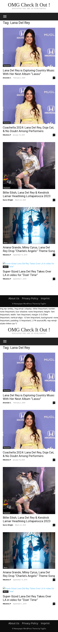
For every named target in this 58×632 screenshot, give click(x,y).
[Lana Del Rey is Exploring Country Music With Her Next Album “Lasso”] (29, 47)
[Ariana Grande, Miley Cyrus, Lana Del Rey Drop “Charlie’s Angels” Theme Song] (29, 225)
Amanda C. (7, 78)
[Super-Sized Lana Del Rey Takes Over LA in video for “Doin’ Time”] (29, 265)
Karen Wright (8, 200)
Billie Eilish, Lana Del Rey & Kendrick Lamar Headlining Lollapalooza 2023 (27, 194)
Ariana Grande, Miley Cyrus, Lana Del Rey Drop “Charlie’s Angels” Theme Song (29, 249)
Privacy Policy (30, 298)
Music (6, 243)
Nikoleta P (7, 135)
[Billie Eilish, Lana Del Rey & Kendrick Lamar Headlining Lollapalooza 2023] (29, 165)
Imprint (45, 298)
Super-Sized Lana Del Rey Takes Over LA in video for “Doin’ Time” (27, 273)
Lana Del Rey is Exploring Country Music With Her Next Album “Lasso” (28, 72)
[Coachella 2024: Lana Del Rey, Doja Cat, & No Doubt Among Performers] (29, 104)
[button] (4, 16)
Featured (7, 66)
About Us (13, 298)
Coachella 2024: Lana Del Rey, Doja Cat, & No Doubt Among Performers (28, 129)
